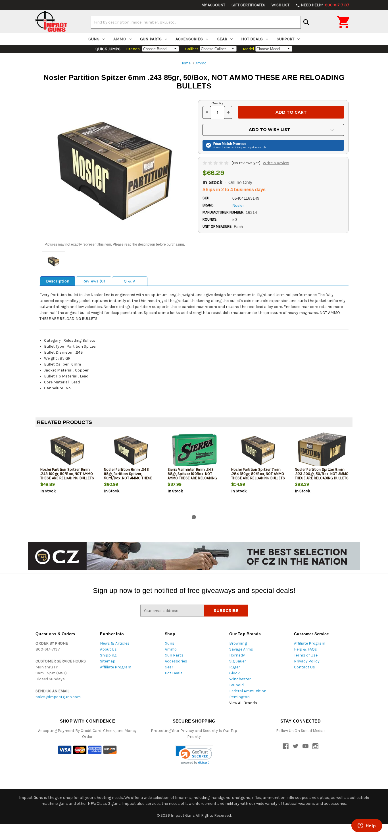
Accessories (189, 38)
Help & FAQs (305, 649)
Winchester (240, 679)
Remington (239, 696)
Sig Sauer (237, 661)
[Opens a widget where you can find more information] (366, 826)
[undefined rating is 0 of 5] (216, 163)
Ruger (234, 667)
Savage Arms (241, 649)
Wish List (280, 5)
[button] (194, 755)
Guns (93, 38)
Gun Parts (151, 38)
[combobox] (196, 22)
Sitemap (107, 661)
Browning (238, 643)
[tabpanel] (67, 472)
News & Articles (115, 643)
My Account (213, 5)
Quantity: (218, 103)
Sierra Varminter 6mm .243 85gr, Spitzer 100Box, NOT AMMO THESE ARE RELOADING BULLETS (192, 475)
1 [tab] (194, 517)
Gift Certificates (248, 5)
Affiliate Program (115, 667)
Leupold (236, 685)
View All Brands (243, 702)
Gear (222, 38)
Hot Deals (252, 38)
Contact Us (304, 667)
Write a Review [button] (276, 163)
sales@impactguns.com (58, 696)
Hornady (237, 655)
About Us (108, 649)
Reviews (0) (93, 281)
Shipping (108, 655)
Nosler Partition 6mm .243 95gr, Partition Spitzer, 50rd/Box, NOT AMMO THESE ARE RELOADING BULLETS (128, 475)
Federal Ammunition (247, 691)
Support (285, 38)
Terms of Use (306, 655)
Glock (234, 673)
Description (57, 281)
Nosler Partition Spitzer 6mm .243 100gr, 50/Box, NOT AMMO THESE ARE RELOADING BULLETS (67, 473)
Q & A (129, 281)
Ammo (119, 38)
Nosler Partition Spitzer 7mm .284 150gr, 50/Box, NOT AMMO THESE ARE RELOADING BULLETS (258, 473)
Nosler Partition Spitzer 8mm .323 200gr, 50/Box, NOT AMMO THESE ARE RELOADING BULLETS (322, 473)
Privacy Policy (307, 661)
